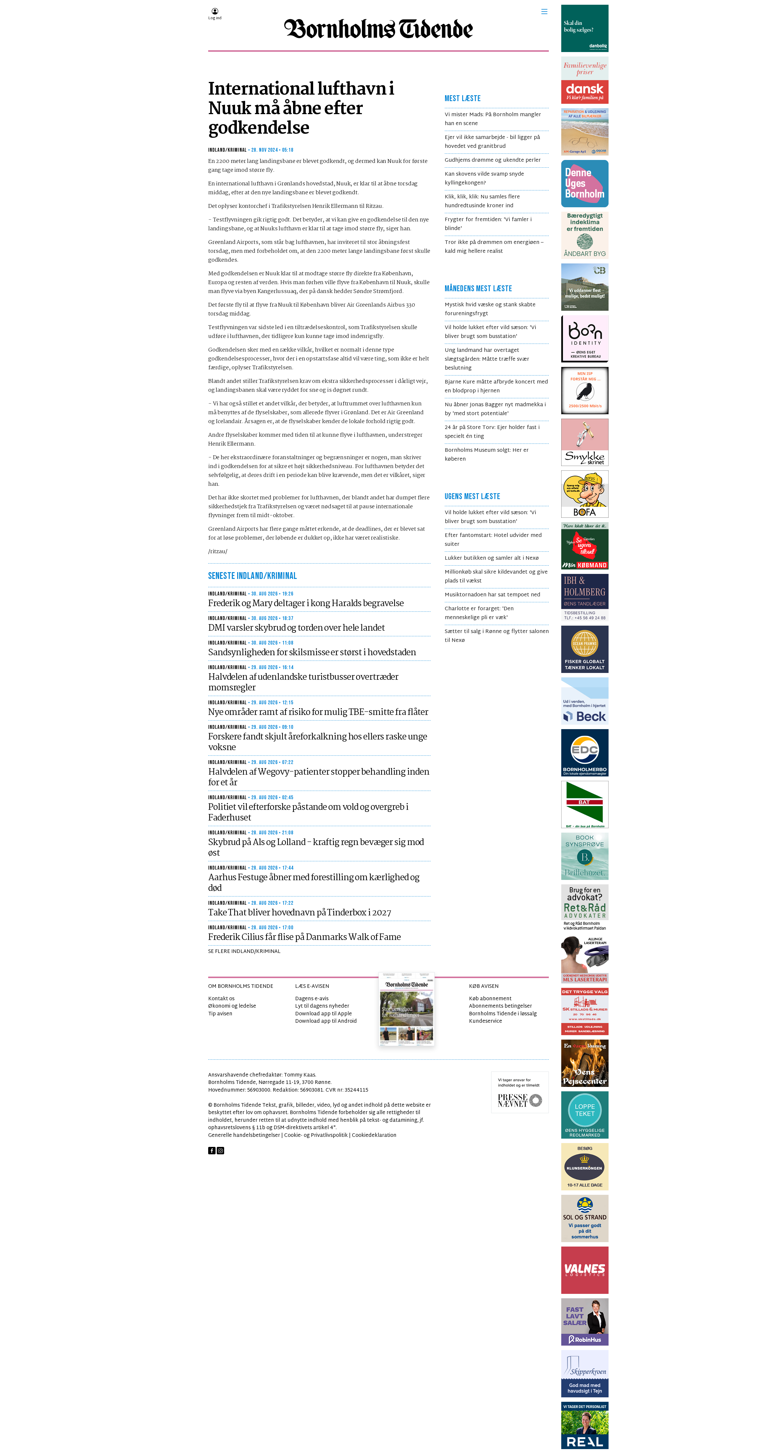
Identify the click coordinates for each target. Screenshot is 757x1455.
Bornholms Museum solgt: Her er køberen (487, 455)
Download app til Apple (323, 1014)
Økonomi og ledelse (232, 1006)
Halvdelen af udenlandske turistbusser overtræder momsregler (303, 682)
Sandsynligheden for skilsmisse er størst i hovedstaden (312, 653)
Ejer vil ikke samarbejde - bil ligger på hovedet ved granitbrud (492, 142)
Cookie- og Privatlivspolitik (316, 1135)
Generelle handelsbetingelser (244, 1135)
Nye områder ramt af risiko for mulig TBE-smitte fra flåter (318, 712)
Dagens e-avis (312, 999)
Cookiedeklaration (374, 1135)
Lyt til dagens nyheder (322, 1006)
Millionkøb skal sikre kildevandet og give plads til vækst (496, 576)
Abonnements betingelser (500, 1006)
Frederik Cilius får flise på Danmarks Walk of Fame (304, 937)
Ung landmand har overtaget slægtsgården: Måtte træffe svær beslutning (487, 359)
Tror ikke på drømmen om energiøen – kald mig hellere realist (494, 247)
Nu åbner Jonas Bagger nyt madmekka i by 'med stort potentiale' (495, 409)
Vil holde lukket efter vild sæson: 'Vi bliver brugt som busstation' (490, 332)
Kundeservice (485, 1021)
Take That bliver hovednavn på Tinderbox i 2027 (299, 913)
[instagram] (220, 1150)
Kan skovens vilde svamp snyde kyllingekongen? (484, 178)
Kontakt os (221, 999)
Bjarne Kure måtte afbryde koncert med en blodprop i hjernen (496, 386)
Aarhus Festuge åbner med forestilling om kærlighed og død (313, 883)
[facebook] (212, 1150)
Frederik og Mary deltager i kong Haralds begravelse (306, 604)
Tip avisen (220, 1014)
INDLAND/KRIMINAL (227, 150)
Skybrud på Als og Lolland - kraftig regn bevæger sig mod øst (316, 848)
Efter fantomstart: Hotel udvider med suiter (493, 540)
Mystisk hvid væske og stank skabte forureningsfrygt (490, 309)
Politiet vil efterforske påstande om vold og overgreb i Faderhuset (308, 812)
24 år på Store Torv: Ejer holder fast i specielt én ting (492, 432)
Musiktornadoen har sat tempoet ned (492, 595)
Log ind (214, 18)
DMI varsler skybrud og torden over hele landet (296, 628)
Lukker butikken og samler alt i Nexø (492, 558)
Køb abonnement (490, 999)
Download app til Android (326, 1021)
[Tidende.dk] (378, 28)
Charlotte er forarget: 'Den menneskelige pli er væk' (479, 613)
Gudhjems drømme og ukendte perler (493, 160)
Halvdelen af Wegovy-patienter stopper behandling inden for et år (318, 777)
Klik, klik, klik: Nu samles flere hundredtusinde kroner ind (482, 201)
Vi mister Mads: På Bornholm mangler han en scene (493, 119)
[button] (544, 11)
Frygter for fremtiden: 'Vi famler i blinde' (488, 224)
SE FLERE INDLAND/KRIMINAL (244, 951)
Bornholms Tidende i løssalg (503, 1014)
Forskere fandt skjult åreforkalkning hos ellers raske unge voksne (317, 742)
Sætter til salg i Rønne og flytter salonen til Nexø (497, 636)
